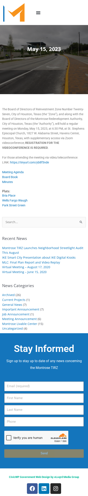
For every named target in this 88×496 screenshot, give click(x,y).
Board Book (10, 177)
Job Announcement (15, 314)
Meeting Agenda (13, 172)
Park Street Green (13, 205)
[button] (38, 12)
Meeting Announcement (19, 319)
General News (12, 305)
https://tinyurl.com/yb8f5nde (29, 162)
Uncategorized (12, 328)
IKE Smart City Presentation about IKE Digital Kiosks (39, 257)
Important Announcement (20, 309)
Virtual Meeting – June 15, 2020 (24, 272)
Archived (8, 295)
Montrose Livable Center (19, 324)
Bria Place (8, 195)
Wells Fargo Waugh (15, 200)
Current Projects (13, 300)
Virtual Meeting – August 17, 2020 (26, 267)
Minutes (7, 182)
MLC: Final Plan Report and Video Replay (31, 262)
